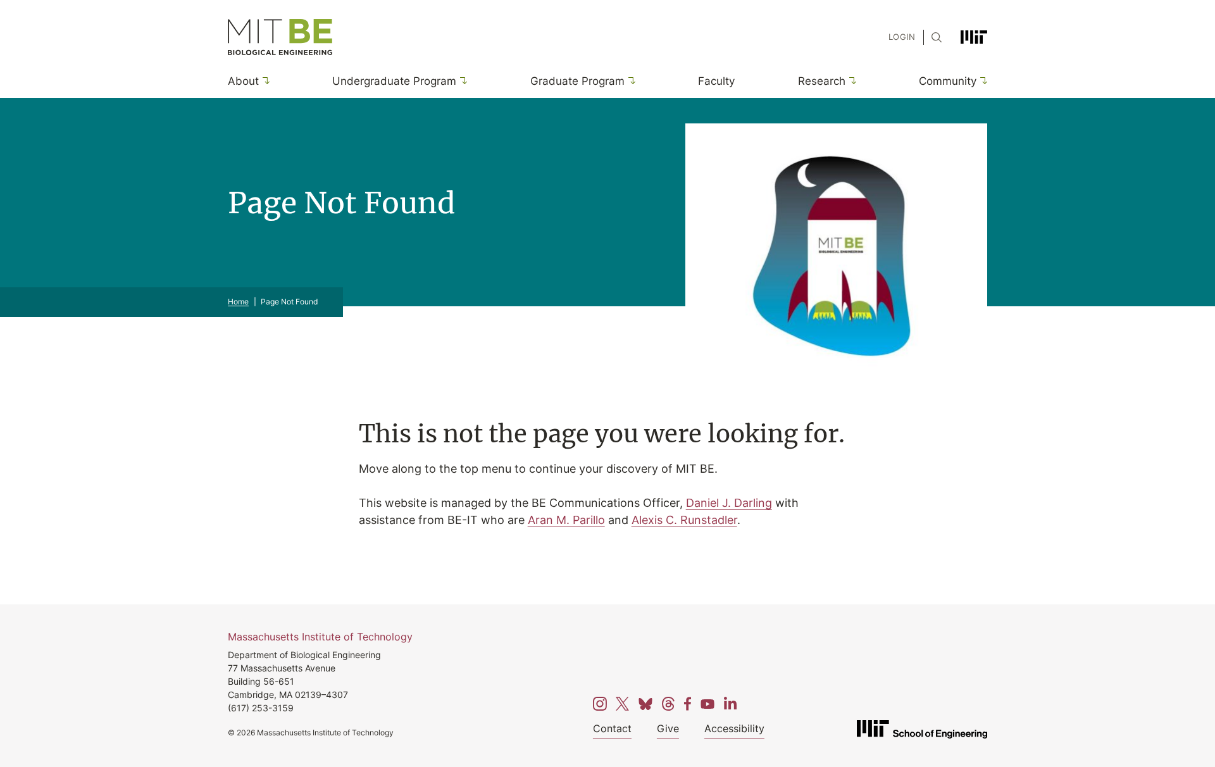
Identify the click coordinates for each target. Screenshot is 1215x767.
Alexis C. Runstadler (684, 519)
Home (238, 301)
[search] (933, 37)
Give (668, 728)
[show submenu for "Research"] (850, 81)
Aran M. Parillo (566, 519)
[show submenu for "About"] (264, 81)
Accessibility (734, 728)
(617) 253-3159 (261, 708)
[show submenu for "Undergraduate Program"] (461, 81)
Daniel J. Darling (729, 502)
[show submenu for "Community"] (981, 81)
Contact (612, 728)
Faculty (716, 80)
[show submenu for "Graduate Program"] (630, 81)
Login (901, 36)
